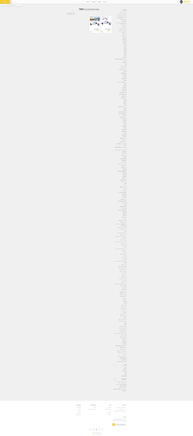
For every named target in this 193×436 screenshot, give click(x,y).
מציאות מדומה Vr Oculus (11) (122, 361)
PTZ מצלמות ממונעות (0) (123, 328)
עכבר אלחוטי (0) (124, 277)
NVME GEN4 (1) (124, 129)
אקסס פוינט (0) (124, 305)
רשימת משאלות (78, 414)
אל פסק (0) (125, 340)
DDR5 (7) (125, 103)
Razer (126, 374)
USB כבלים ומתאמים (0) (123, 266)
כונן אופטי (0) (124, 217)
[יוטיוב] (96, 429)
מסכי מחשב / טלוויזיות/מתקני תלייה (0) (120, 261)
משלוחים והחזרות (108, 409)
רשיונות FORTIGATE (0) (123, 117)
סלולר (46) (125, 354)
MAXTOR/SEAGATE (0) (123, 206)
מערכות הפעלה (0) (123, 254)
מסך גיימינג (117, 384)
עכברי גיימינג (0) (124, 229)
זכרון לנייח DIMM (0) (123, 138)
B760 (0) (125, 105)
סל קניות (5, 2)
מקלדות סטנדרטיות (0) (123, 268)
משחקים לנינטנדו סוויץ (123, 387)
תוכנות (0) (125, 252)
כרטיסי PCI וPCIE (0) (123, 296)
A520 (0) (125, 124)
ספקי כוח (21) (124, 27)
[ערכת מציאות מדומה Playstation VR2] (106, 21)
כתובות (80, 411)
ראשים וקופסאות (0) (123, 315)
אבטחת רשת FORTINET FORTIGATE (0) (121, 59)
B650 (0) (125, 108)
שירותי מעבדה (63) (123, 349)
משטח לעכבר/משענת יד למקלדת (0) (121, 284)
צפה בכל (114, 364)
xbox (114, 389)
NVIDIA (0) (125, 157)
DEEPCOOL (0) (125, 176)
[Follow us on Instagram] (93, 429)
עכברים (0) (125, 273)
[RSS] (90, 429)
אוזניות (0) (125, 287)
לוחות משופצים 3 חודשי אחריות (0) (121, 150)
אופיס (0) (125, 255)
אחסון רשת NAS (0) (124, 222)
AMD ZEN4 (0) (124, 90)
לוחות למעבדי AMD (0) (123, 142)
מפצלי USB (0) (124, 289)
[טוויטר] (102, 429)
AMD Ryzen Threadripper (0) (122, 171)
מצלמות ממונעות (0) (123, 329)
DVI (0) (125, 231)
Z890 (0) (125, 83)
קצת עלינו (109, 414)
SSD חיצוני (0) (124, 208)
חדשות (95, 407)
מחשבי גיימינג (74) (123, 12)
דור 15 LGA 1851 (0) (124, 97)
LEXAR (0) (125, 76)
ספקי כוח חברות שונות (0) (122, 227)
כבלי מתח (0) (124, 250)
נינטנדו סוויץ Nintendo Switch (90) (121, 345)
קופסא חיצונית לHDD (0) (123, 220)
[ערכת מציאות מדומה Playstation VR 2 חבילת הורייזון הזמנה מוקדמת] (94, 21)
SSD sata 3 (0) (124, 195)
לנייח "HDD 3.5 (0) (124, 199)
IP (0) (126, 64)
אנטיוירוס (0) (124, 257)
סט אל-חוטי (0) (124, 282)
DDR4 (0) (125, 50)
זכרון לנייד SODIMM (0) (123, 187)
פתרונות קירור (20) (123, 19)
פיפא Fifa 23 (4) (124, 359)
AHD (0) (125, 322)
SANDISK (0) (125, 213)
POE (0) (125, 303)
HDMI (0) (125, 133)
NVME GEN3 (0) (124, 194)
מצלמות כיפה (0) (124, 66)
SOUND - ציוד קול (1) (123, 285)
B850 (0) (125, 80)
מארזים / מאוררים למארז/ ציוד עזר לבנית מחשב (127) (121, 23)
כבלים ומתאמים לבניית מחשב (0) (121, 236)
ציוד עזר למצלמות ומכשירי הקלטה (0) (120, 333)
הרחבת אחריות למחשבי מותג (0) (121, 248)
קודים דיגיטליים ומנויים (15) (122, 352)
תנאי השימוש (109, 412)
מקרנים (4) (125, 34)
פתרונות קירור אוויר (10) (123, 30)
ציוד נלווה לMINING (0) (123, 292)
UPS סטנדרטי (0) (124, 335)
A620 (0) (125, 110)
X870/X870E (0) (124, 78)
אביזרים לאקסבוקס (123, 381)
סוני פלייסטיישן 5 (123, 389)
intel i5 (119, 389)
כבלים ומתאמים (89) (123, 29)
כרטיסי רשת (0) (124, 307)
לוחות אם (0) (124, 140)
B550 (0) (125, 145)
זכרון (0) (125, 185)
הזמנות (80, 409)
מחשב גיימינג (123, 384)
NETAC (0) (125, 52)
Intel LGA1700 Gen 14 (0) (123, 94)
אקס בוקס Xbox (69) (123, 347)
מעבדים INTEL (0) (124, 165)
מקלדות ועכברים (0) (123, 271)
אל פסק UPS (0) (124, 338)
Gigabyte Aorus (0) (123, 180)
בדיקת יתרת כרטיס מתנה (92, 409)
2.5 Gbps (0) (125, 115)
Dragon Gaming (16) (123, 358)
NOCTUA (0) (125, 174)
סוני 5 (118, 387)
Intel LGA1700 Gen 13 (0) (123, 112)
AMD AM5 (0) (125, 87)
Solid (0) (125, 127)
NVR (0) (125, 188)
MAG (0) (125, 262)
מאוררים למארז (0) (123, 234)
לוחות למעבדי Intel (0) (123, 69)
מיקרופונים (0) (124, 153)
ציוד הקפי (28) (124, 36)
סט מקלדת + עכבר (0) (123, 278)
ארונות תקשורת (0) (123, 314)
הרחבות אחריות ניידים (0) (122, 164)
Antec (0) (125, 71)
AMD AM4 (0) (125, 169)
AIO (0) (125, 247)
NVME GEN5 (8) (124, 21)
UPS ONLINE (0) (124, 342)
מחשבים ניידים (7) (124, 162)
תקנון (110, 411)
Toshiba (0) (125, 344)
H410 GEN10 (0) (124, 126)
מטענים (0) (125, 238)
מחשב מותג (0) (124, 245)
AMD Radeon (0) (124, 160)
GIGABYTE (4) (125, 75)
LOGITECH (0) (125, 119)
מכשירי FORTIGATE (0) (123, 92)
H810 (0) (125, 101)
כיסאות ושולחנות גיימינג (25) (122, 351)
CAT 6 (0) (125, 60)
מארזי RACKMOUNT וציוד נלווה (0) (121, 224)
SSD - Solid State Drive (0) (122, 192)
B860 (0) (125, 99)
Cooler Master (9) (124, 73)
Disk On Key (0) (124, 211)
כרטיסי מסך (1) (124, 155)
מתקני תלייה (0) (124, 264)
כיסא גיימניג (120, 383)
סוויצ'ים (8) (125, 25)
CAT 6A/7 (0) (125, 62)
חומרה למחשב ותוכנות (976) (122, 15)
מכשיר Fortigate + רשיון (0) (122, 82)
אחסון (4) (125, 190)
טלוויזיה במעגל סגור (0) (123, 321)
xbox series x (124, 390)
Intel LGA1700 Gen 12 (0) (123, 113)
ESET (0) (125, 259)
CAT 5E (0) (125, 312)
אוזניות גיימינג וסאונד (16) (122, 356)
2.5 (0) (125, 204)
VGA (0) (125, 183)
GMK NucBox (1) (124, 131)
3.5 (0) (125, 55)
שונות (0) (125, 298)
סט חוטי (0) (125, 280)
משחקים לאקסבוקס (123, 386)
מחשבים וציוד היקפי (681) (122, 14)
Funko (126, 372)
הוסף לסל (102, 31)
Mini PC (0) (125, 57)
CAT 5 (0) (125, 317)
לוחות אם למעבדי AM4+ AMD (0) (122, 143)
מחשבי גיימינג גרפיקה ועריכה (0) (121, 241)
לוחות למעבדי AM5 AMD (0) (122, 106)
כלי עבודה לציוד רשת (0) (123, 319)
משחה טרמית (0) (124, 181)
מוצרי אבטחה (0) (124, 291)
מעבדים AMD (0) (124, 167)
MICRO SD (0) (125, 215)
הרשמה (113, 424)
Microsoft (125, 370)
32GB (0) (125, 48)
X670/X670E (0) (124, 96)
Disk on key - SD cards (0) (122, 210)
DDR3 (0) (125, 53)
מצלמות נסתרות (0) (123, 326)
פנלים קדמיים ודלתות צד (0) (122, 232)
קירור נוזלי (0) (124, 178)
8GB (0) (125, 45)
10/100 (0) (125, 301)
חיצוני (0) (125, 218)
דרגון (116, 381)
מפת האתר (109, 407)
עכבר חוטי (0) (124, 275)
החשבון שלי (79, 407)
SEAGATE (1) (125, 136)
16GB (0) (125, 46)
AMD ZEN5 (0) (124, 89)
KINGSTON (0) (124, 39)
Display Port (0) (124, 225)
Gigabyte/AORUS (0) (123, 158)
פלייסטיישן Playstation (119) (122, 17)
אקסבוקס (119, 381)
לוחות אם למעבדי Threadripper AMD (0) (121, 148)
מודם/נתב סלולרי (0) (123, 308)
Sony (126, 367)
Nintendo (125, 368)
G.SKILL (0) (125, 41)
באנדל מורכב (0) (124, 243)
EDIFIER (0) (125, 122)
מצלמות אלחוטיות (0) (123, 331)
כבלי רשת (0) (124, 310)
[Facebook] (99, 429)
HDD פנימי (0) (124, 197)
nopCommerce (94, 434)
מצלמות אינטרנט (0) (123, 294)
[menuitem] (104, 407)
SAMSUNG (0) (125, 151)
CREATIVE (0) (125, 120)
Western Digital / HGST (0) (122, 201)
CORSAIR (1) (125, 43)
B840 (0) (125, 85)
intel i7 (117, 389)
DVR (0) (125, 324)
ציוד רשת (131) (124, 32)
